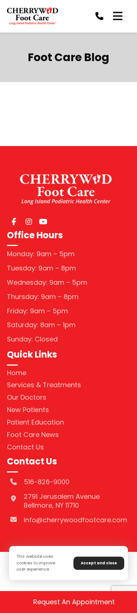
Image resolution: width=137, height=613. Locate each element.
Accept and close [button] (99, 563)
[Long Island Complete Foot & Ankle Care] (32, 16)
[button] (117, 16)
